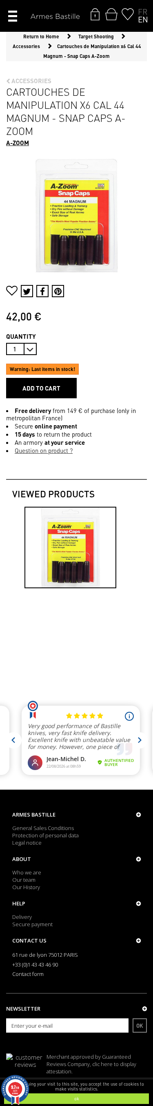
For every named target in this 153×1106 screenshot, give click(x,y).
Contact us (29, 940)
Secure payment (32, 924)
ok (76, 1099)
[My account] (95, 14)
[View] (70, 547)
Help (18, 903)
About (21, 859)
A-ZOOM (17, 143)
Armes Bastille (33, 814)
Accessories (30, 81)
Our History (26, 887)
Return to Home (41, 36)
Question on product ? (44, 450)
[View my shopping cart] (111, 14)
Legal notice (27, 842)
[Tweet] (27, 291)
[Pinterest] (58, 291)
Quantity (21, 336)
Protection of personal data (45, 835)
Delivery (22, 917)
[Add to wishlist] (12, 292)
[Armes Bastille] (55, 17)
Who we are (26, 872)
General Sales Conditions (43, 828)
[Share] (42, 291)
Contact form (28, 974)
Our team (23, 879)
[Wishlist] (128, 14)
